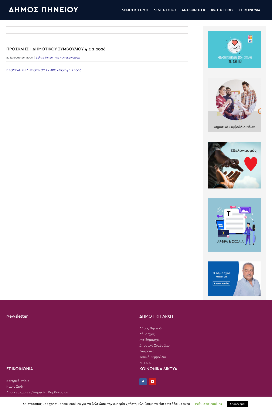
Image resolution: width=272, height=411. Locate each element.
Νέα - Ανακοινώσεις (67, 57)
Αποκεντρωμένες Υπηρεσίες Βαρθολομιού (37, 392)
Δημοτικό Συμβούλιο (154, 345)
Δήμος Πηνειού (150, 328)
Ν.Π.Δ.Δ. (145, 362)
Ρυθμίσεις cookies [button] (208, 403)
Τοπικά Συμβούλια (152, 357)
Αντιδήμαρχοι (149, 339)
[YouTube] (152, 381)
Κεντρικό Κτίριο (17, 380)
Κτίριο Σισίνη (16, 386)
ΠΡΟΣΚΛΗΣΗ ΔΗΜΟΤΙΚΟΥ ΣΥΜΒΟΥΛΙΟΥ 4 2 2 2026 (43, 70)
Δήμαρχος (147, 334)
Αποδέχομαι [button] (237, 404)
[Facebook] (143, 381)
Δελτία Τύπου (44, 57)
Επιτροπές (146, 351)
